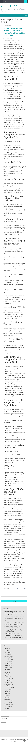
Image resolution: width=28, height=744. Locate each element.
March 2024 (8, 699)
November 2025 (9, 661)
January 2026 (8, 658)
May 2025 (7, 673)
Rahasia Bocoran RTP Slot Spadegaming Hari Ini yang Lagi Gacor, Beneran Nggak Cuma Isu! (14, 635)
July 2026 (7, 648)
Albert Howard (10, 38)
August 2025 (8, 667)
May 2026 (7, 650)
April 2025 (7, 675)
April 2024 (7, 697)
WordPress (10, 739)
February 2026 (9, 656)
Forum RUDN (9, 6)
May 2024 (7, 695)
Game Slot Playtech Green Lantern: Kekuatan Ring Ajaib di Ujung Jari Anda (14, 618)
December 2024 (9, 682)
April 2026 (7, 652)
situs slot (17, 40)
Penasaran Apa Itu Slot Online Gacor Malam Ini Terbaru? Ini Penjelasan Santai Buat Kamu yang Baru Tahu (15, 613)
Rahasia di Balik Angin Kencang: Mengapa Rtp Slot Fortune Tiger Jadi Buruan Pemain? (15, 629)
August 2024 (8, 689)
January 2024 (8, 703)
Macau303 (4, 718)
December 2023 (9, 704)
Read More (6, 588)
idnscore (3, 722)
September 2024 (9, 688)
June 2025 (7, 671)
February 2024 (9, 701)
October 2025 (8, 663)
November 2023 (9, 706)
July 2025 (7, 669)
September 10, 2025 (9, 40)
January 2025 (8, 680)
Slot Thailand (7, 25)
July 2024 (7, 691)
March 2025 (8, 676)
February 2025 (9, 678)
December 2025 (9, 660)
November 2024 (9, 684)
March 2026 (8, 654)
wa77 (5, 124)
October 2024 (8, 686)
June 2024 (7, 693)
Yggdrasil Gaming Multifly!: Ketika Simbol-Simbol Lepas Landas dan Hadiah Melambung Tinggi (14, 624)
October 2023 (8, 708)
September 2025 (9, 665)
